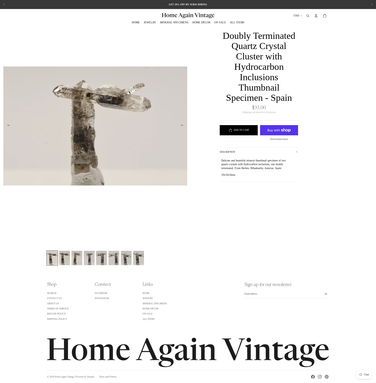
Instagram (102, 298)
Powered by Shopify (84, 376)
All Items (149, 319)
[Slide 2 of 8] (64, 258)
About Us (53, 303)
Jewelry (148, 298)
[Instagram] (319, 376)
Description (227, 152)
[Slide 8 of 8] (138, 258)
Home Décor (150, 308)
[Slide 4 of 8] (89, 258)
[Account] (316, 15)
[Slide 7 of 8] (126, 258)
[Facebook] (313, 376)
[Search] (308, 15)
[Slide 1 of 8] (52, 258)
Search (51, 293)
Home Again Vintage (64, 376)
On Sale (148, 313)
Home (146, 293)
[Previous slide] (4, 4)
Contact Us (54, 298)
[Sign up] (325, 294)
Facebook (101, 293)
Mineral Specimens (155, 303)
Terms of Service (58, 308)
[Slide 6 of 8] (113, 258)
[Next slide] (371, 4)
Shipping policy (57, 319)
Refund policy (56, 313)
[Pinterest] (326, 376)
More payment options (279, 139)
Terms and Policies (108, 376)
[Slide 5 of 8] (101, 258)
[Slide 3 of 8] (76, 258)
